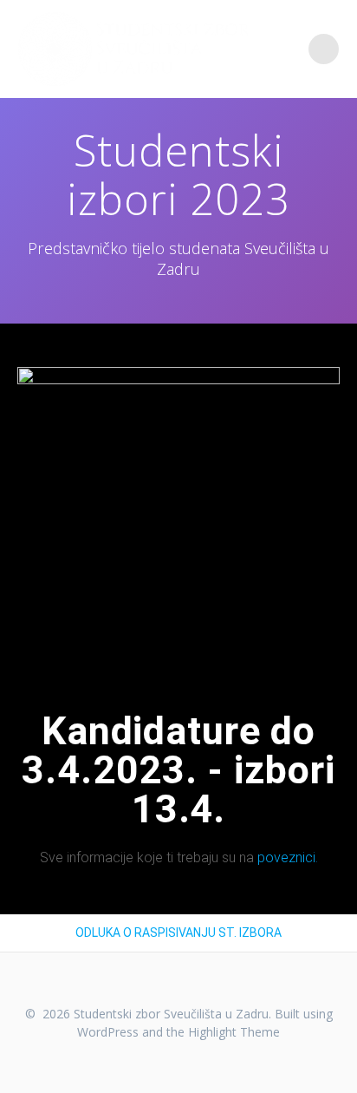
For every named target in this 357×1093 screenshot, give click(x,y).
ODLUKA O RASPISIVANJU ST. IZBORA (178, 932)
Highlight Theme (234, 1032)
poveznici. (287, 857)
